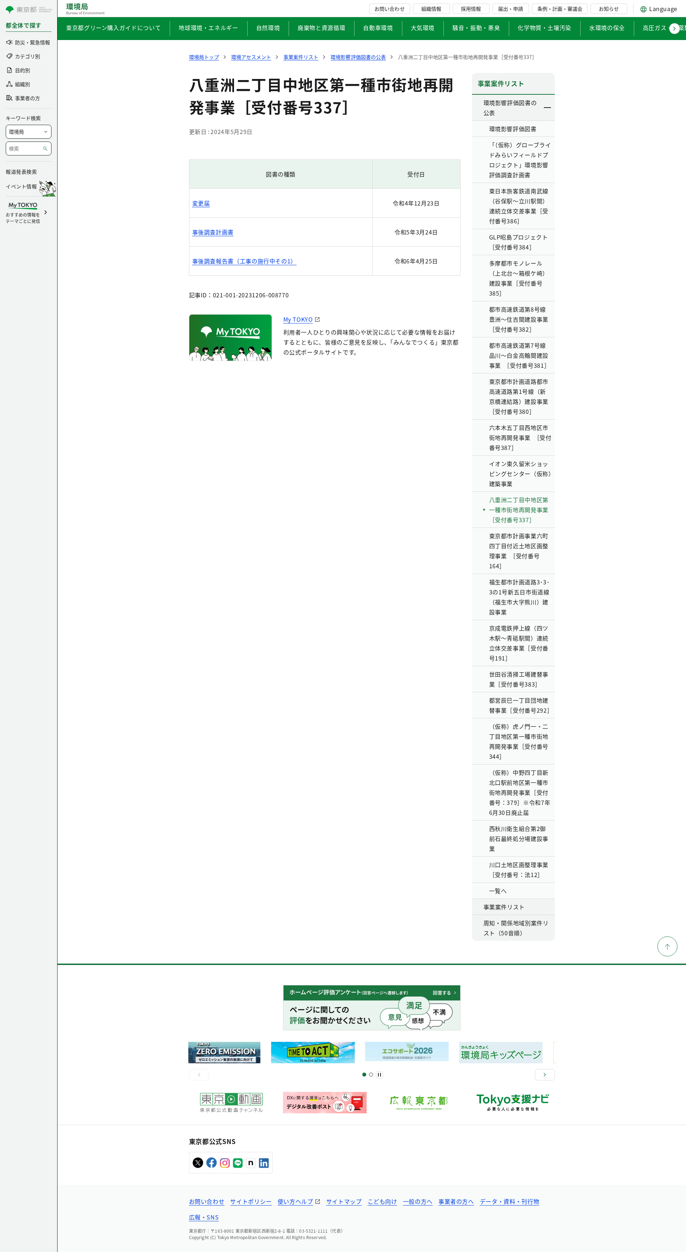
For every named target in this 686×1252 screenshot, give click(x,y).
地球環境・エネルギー (208, 27)
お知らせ (609, 8)
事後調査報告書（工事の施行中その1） (244, 261)
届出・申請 (510, 8)
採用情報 (471, 8)
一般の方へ (418, 1201)
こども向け (382, 1201)
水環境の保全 (607, 27)
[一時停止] (379, 1074)
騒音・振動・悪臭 (476, 27)
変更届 (201, 203)
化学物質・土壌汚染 (544, 27)
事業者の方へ (456, 1201)
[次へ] (545, 1074)
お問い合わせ (389, 8)
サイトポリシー (251, 1201)
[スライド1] (364, 1075)
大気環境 (423, 27)
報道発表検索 (21, 171)
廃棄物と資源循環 (321, 27)
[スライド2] (371, 1075)
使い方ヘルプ (295, 1201)
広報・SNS (204, 1217)
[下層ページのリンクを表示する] (547, 107)
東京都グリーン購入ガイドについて (113, 27)
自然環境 (268, 27)
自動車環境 (378, 27)
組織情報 (431, 8)
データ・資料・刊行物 (509, 1201)
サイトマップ (344, 1201)
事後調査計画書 (213, 232)
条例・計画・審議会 (559, 8)
